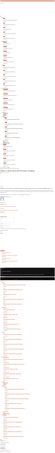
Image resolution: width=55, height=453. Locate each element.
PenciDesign (15, 279)
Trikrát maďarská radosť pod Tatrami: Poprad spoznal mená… (10, 95)
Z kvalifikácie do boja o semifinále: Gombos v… (8, 57)
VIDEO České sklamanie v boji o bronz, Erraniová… (13, 403)
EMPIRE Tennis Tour (6, 142)
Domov (1, 168)
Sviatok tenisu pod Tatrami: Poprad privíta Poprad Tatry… (13, 359)
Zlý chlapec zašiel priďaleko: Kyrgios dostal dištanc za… (13, 339)
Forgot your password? (3, 445)
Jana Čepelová (2, 196)
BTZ (3, 141)
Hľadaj (8, 167)
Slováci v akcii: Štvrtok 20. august (6, 52)
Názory (4, 18)
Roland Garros (5, 113)
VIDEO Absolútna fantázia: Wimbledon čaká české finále (12, 119)
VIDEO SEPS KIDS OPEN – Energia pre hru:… (10, 378)
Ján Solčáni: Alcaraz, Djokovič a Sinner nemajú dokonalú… (9, 33)
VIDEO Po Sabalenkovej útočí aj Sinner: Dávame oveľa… (9, 38)
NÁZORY (3, 17)
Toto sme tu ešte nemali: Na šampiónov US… (8, 146)
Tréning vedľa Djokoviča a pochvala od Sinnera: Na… (9, 155)
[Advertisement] (27, 9)
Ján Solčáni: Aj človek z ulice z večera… (10, 294)
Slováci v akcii (4, 41)
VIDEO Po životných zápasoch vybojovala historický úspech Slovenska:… (17, 393)
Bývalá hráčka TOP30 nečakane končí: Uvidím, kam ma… (9, 85)
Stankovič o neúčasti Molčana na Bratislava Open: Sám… (9, 24)
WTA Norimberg (6, 196)
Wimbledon (5, 115)
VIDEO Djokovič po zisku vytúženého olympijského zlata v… (12, 137)
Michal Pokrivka (4, 172)
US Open (4, 114)
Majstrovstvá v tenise (6, 143)
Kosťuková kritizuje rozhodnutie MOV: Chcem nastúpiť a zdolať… (14, 284)
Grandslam (3, 112)
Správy (4, 65)
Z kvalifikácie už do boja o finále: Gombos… (10, 314)
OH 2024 (4, 117)
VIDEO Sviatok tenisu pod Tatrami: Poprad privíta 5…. (9, 104)
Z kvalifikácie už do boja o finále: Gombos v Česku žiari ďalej (9, 255)
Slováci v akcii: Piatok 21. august (6, 43)
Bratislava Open (5, 140)
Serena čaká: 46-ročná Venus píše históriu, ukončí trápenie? (13, 348)
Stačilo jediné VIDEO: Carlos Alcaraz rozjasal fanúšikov (9, 67)
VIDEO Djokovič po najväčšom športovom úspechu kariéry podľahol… (14, 128)
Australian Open (5, 382)
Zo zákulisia (4, 149)
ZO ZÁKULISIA (4, 144)
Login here (9, 451)
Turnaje (3, 116)
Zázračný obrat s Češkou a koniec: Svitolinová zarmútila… (9, 76)
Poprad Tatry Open (5, 88)
